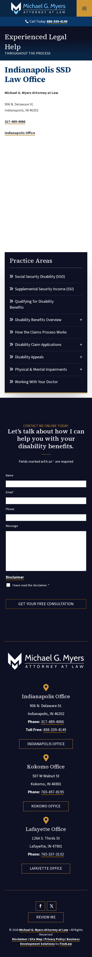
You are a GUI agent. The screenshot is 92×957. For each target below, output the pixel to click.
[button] (84, 8)
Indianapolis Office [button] (46, 744)
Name (9, 475)
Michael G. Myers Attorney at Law (43, 930)
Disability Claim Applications (38, 344)
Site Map (35, 939)
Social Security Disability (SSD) (40, 276)
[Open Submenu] (81, 320)
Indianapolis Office (20, 133)
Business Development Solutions (50, 941)
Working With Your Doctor (36, 382)
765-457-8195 (52, 792)
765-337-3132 (52, 854)
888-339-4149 (57, 21)
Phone (10, 509)
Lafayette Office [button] (46, 868)
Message (12, 526)
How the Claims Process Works (41, 332)
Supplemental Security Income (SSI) (44, 289)
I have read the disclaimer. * (31, 585)
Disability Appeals (29, 357)
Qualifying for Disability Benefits (32, 304)
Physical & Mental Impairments (41, 369)
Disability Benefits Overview (38, 320)
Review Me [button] (46, 917)
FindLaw (66, 944)
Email (10, 492)
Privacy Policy (54, 939)
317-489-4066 (15, 121)
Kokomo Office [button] (46, 806)
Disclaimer (15, 577)
